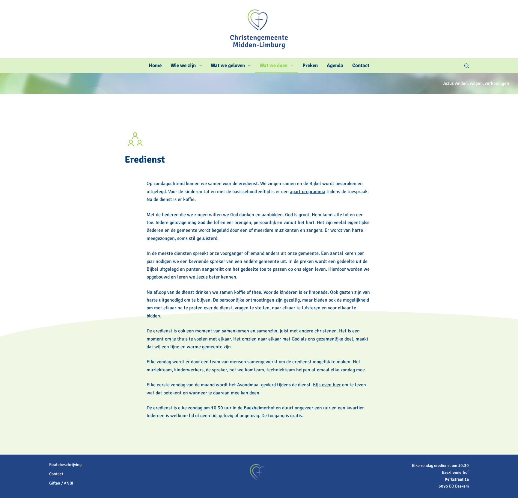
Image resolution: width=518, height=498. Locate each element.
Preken (310, 65)
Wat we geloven (228, 65)
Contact (360, 65)
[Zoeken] (466, 65)
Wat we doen (273, 65)
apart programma (307, 192)
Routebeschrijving (65, 464)
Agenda (335, 65)
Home (155, 65)
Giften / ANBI (61, 483)
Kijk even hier (327, 385)
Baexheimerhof (260, 408)
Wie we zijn (183, 65)
